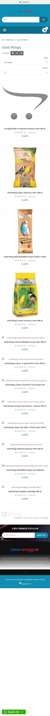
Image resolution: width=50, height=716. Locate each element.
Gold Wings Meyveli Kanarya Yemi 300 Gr (25, 448)
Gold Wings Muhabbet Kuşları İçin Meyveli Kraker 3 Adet (25, 471)
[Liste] (17, 53)
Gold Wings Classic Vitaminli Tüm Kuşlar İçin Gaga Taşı (25, 385)
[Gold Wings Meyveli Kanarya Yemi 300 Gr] (25, 444)
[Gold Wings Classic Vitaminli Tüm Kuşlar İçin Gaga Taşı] (25, 380)
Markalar (10, 40)
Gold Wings (22, 40)
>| (19, 514)
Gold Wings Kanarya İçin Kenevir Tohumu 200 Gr (25, 406)
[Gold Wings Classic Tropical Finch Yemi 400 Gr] (25, 359)
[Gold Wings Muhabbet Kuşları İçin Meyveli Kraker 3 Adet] (25, 465)
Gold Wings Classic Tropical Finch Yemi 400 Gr (25, 363)
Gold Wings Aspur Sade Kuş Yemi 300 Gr (25, 192)
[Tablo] (13, 53)
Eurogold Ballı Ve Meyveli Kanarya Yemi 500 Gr (25, 128)
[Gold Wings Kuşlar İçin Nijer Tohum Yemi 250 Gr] (25, 423)
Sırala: (46, 58)
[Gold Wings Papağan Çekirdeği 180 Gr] (25, 487)
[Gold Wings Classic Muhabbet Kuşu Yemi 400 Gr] (25, 337)
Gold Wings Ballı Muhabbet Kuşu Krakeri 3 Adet (25, 256)
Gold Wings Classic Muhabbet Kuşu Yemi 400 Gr (25, 342)
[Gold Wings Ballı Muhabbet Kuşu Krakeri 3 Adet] (25, 231)
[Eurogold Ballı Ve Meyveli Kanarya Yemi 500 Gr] (25, 103)
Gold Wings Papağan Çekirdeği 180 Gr (25, 491)
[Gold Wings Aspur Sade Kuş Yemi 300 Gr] (25, 167)
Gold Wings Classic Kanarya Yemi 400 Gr (25, 320)
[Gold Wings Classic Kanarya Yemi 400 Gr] (25, 295)
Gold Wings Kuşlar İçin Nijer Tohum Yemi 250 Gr (25, 427)
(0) (25, 132)
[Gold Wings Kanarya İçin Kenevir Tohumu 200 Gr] (25, 401)
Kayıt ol (41, 535)
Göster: (45, 68)
